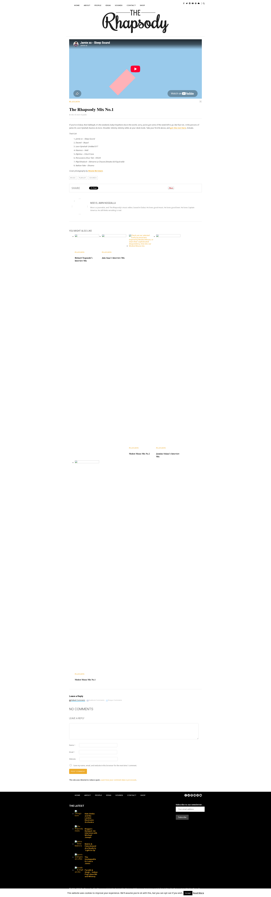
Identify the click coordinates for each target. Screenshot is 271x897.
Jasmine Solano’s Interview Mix (167, 455)
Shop (142, 5)
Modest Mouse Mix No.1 (85, 679)
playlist (82, 178)
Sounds (119, 5)
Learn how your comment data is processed (118, 780)
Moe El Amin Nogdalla (79, 114)
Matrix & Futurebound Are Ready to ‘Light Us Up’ (90, 847)
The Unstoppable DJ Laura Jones (90, 860)
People (98, 5)
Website (72, 759)
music (73, 178)
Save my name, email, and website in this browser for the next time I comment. (105, 765)
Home (77, 5)
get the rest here (178, 128)
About (87, 5)
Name (72, 745)
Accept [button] (188, 893)
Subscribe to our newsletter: (189, 805)
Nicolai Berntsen (95, 171)
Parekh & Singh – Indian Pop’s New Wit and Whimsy (91, 873)
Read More (198, 893)
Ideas (108, 5)
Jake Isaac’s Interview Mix (113, 257)
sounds (93, 178)
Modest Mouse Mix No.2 (139, 453)
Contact (131, 5)
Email (72, 752)
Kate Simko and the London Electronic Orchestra (90, 818)
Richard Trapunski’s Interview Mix (83, 259)
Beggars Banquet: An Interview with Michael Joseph (91, 833)
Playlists (74, 101)
